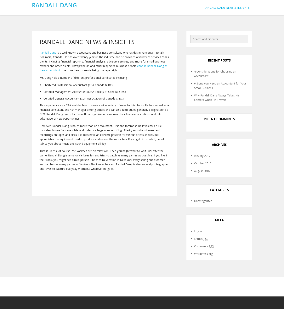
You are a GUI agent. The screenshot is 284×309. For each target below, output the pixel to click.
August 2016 (202, 171)
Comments (204, 246)
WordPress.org (203, 254)
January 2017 (202, 156)
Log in (198, 231)
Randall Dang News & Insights (227, 7)
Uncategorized (203, 201)
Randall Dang (54, 5)
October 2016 (202, 163)
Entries (201, 239)
